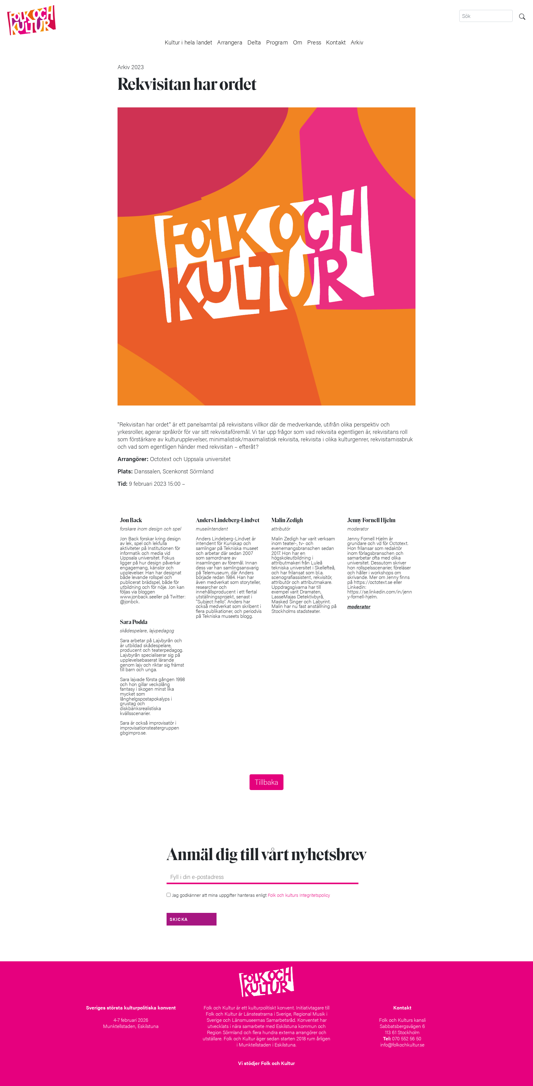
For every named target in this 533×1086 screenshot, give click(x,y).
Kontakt (336, 42)
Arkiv (357, 42)
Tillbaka (266, 781)
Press (314, 42)
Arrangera (229, 42)
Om (297, 42)
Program (277, 42)
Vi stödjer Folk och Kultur (266, 1063)
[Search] (522, 16)
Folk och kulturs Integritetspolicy (299, 895)
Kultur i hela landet (188, 42)
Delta (254, 42)
